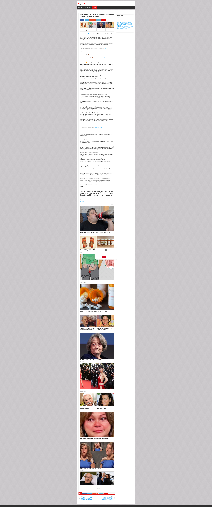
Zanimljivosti (94, 7)
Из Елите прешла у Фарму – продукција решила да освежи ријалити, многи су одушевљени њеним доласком (107, 498)
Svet (85, 7)
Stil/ (83, 199)
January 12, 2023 (104, 62)
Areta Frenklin (89, 33)
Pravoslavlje (89, 7)
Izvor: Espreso (82, 201)
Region (82, 7)
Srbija (79, 7)
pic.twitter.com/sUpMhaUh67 (100, 123)
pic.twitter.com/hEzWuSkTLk (99, 57)
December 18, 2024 (98, 127)
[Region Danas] (83, 3)
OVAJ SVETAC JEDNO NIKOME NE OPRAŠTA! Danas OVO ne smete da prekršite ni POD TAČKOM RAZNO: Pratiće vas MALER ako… (125, 27)
